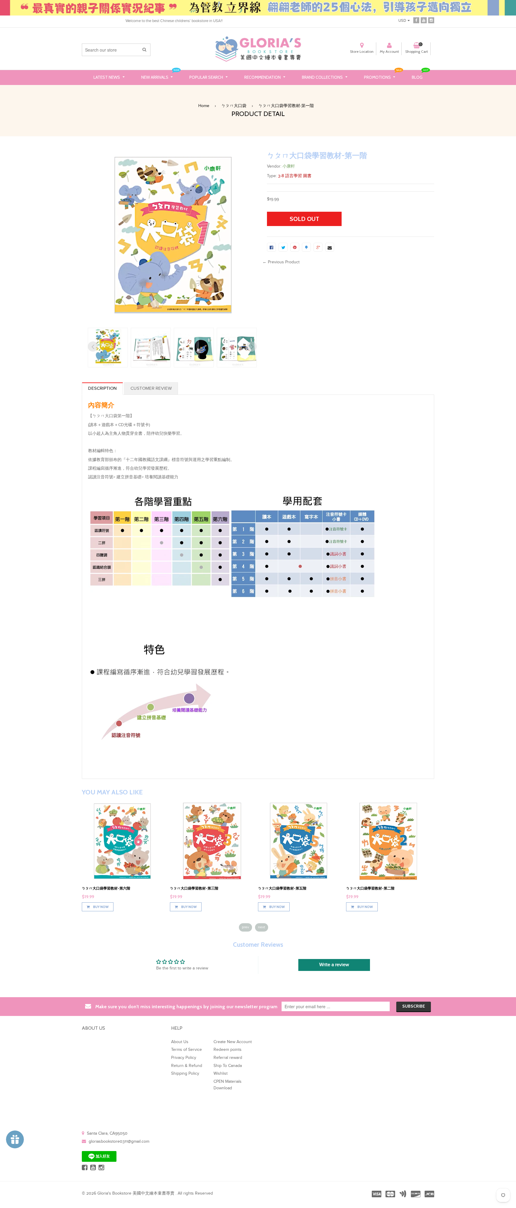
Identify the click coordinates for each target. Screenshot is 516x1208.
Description (102, 388)
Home (203, 105)
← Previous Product (281, 262)
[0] (271, 247)
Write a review (334, 965)
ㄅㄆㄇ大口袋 (233, 105)
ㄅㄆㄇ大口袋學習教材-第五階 (282, 888)
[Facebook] (416, 20)
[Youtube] (424, 20)
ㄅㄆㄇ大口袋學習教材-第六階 (106, 888)
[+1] (318, 247)
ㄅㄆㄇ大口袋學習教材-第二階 (370, 888)
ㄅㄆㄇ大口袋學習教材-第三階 (194, 888)
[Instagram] (431, 20)
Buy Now (101, 907)
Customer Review (151, 388)
